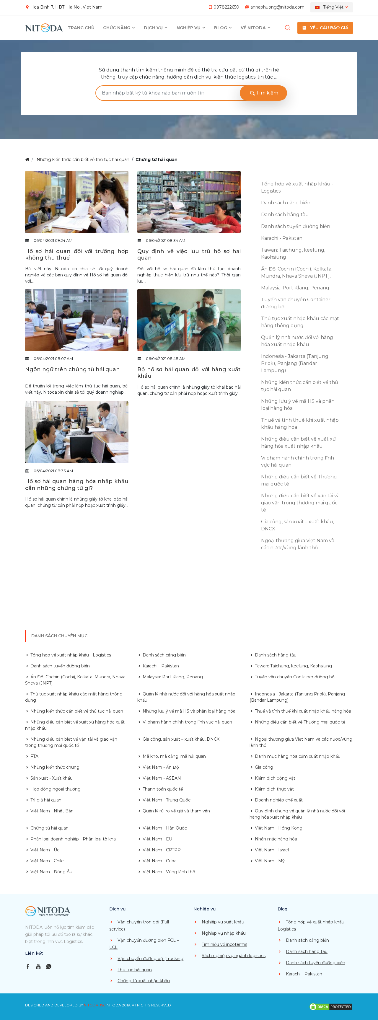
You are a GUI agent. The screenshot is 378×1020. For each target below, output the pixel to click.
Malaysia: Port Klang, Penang (295, 288)
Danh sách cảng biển (285, 203)
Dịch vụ (154, 27)
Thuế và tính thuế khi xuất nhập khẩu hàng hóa (300, 423)
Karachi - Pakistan (281, 238)
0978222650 (226, 7)
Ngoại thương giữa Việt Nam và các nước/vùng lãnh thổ (297, 544)
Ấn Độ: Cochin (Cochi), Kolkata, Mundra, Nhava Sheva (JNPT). (296, 272)
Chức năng (117, 27)
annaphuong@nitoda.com (277, 7)
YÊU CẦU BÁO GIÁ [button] (328, 27)
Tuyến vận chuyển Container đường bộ (295, 303)
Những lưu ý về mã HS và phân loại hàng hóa (298, 404)
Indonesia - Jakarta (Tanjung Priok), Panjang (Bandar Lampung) (294, 363)
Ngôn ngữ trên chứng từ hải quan (72, 369)
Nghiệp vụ (189, 27)
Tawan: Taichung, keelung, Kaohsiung (293, 253)
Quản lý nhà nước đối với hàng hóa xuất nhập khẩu (297, 341)
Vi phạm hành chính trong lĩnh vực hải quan (297, 461)
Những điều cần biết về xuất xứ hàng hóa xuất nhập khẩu (298, 442)
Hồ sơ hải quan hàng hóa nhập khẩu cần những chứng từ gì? (76, 484)
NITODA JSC (95, 1005)
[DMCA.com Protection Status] (331, 1006)
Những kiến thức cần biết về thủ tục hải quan (83, 159)
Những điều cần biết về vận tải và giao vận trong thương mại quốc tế (300, 503)
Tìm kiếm (266, 93)
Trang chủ (81, 27)
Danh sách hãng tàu (285, 214)
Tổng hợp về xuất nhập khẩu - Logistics (297, 187)
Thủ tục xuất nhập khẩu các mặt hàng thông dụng (300, 322)
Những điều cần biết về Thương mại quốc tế (299, 480)
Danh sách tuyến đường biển (295, 226)
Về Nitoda (254, 27)
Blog (221, 27)
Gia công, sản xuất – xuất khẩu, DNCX (297, 525)
